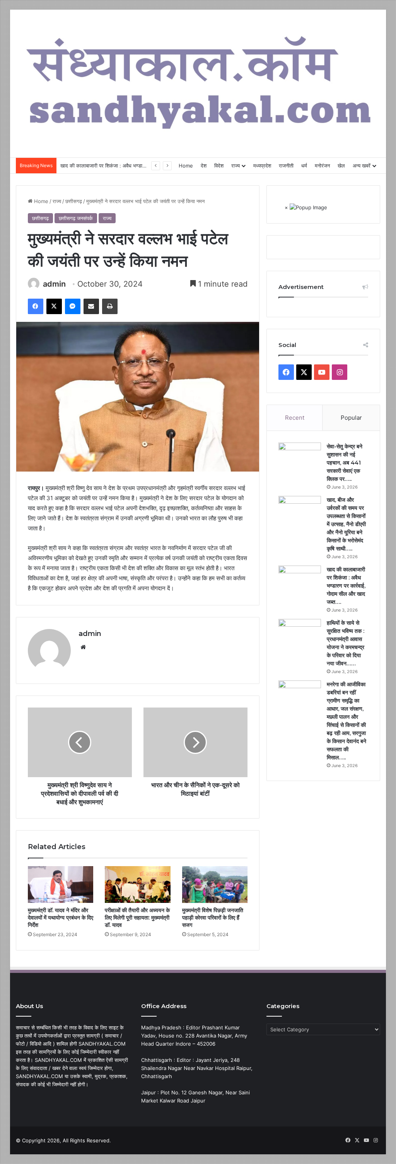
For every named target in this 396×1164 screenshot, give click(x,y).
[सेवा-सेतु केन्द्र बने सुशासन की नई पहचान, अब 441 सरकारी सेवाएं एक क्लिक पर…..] (299, 464)
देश (204, 165)
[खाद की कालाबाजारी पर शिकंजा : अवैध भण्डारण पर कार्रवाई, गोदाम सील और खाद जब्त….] (299, 587)
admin (54, 284)
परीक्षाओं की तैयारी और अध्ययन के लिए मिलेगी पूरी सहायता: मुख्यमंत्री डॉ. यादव (137, 917)
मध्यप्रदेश (262, 165)
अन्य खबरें (361, 165)
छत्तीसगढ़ (73, 201)
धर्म (304, 165)
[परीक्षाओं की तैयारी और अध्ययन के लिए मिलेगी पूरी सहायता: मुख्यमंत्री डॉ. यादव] (138, 884)
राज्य (235, 165)
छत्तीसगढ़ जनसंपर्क (76, 218)
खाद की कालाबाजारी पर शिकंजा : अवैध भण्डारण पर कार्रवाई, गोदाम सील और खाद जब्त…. (142, 165)
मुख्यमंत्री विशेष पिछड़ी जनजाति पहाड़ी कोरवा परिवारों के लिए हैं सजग (212, 917)
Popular (351, 417)
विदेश (219, 165)
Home (186, 165)
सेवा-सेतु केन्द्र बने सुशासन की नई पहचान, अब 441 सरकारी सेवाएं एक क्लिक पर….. (344, 462)
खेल (341, 165)
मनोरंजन (322, 165)
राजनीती (286, 165)
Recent (294, 417)
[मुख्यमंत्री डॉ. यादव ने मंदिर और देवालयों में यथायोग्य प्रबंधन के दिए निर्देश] (61, 884)
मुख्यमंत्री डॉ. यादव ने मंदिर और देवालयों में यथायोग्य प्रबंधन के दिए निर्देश (60, 917)
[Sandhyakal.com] (198, 79)
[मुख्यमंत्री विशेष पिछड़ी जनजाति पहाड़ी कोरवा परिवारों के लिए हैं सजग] (215, 884)
